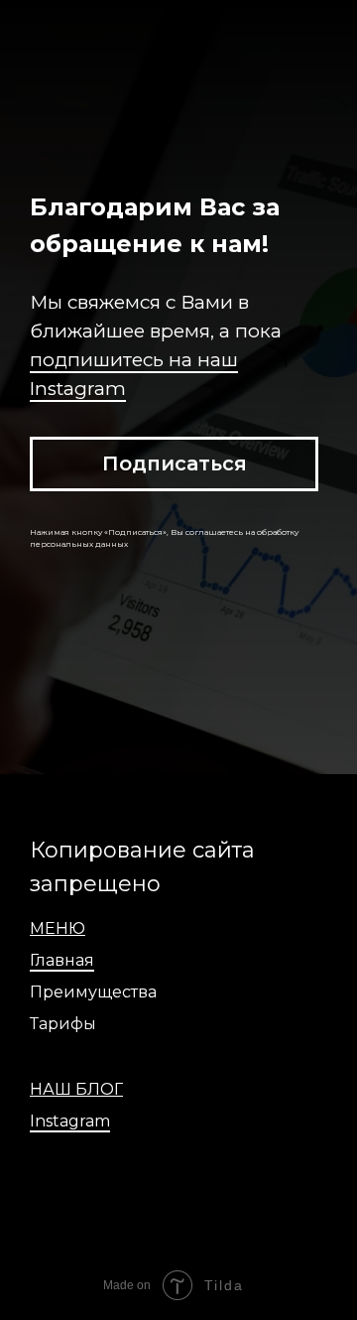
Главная (62, 960)
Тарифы (63, 1023)
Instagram (70, 1121)
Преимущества (93, 992)
